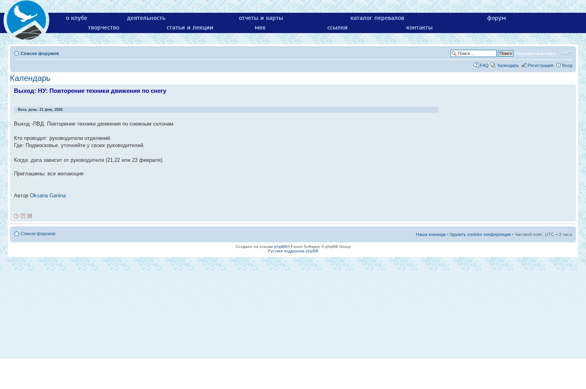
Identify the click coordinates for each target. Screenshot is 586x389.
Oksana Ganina (48, 195)
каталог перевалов (377, 18)
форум (496, 18)
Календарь (508, 65)
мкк (260, 27)
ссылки (337, 27)
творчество (103, 27)
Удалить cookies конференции (480, 234)
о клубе (76, 18)
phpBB (280, 246)
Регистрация (540, 65)
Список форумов (40, 53)
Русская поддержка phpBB (293, 251)
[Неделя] (23, 216)
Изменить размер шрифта (566, 53)
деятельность (146, 18)
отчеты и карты (261, 18)
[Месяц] (30, 216)
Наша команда (431, 234)
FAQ (484, 65)
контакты (419, 27)
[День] (16, 216)
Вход (567, 65)
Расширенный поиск (535, 53)
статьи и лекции (190, 27)
